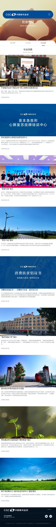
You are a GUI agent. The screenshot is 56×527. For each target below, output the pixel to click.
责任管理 (12, 43)
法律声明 (49, 509)
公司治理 (28, 43)
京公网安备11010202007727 (22, 523)
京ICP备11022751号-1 (10, 523)
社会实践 (43, 43)
